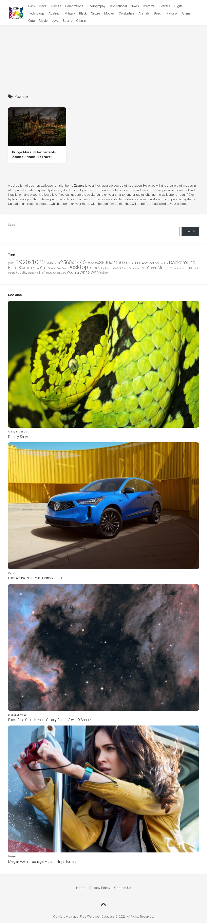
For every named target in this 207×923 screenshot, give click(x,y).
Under (56, 272)
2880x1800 (92, 263)
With (94, 272)
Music (43, 21)
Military (69, 13)
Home (80, 888)
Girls (144, 268)
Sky (24, 272)
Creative (149, 6)
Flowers (164, 6)
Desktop (77, 267)
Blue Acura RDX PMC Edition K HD (35, 578)
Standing (33, 272)
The (41, 272)
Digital (178, 6)
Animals (144, 13)
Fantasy (172, 13)
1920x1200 (52, 263)
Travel (43, 6)
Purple (11, 272)
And (158, 263)
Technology (36, 13)
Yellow (103, 272)
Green (152, 267)
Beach (158, 13)
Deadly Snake (18, 436)
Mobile (163, 267)
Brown (36, 268)
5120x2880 (132, 263)
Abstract (54, 13)
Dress (93, 268)
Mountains (175, 268)
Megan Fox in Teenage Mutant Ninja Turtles (42, 861)
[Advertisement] (103, 55)
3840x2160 (111, 262)
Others (81, 21)
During (101, 268)
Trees (48, 272)
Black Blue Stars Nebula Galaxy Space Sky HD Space (49, 720)
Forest (124, 268)
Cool (59, 268)
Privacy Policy (99, 888)
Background (182, 262)
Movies (109, 13)
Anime (186, 13)
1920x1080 (30, 262)
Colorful (52, 268)
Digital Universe (17, 714)
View (63, 272)
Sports (67, 21)
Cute (31, 21)
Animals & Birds (17, 431)
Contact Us (122, 888)
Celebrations (74, 6)
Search (12, 224)
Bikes (135, 6)
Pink (196, 268)
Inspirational (118, 6)
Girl (139, 268)
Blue (22, 267)
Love (55, 21)
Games (56, 6)
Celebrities (126, 13)
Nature (95, 13)
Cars (31, 6)
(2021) (11, 263)
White (84, 272)
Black (83, 13)
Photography (96, 6)
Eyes (107, 268)
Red (18, 272)
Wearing (73, 272)
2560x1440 (73, 262)
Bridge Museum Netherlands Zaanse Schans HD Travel (34, 154)
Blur (29, 268)
